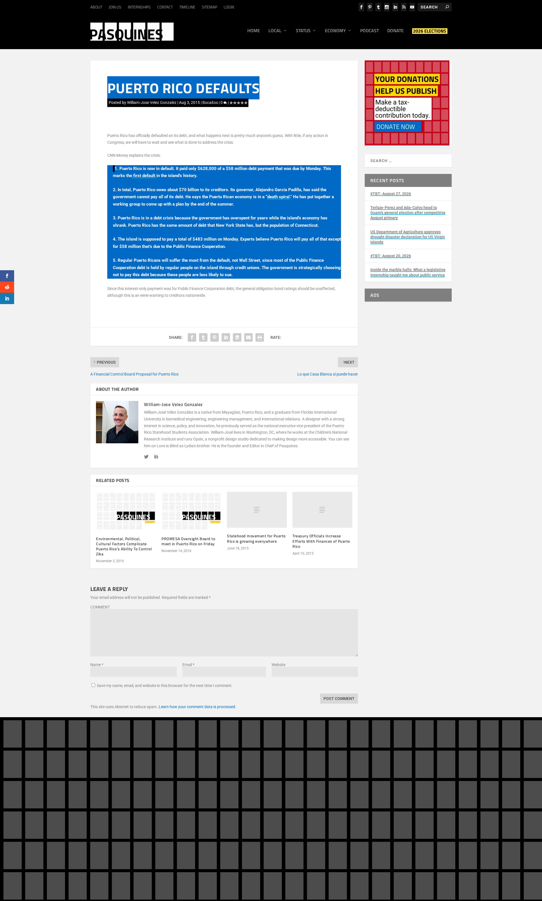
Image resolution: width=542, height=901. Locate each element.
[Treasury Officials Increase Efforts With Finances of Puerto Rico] (322, 510)
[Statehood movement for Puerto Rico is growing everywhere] (257, 510)
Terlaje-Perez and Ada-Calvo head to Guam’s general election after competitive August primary (407, 212)
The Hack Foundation (180, 849)
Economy (335, 31)
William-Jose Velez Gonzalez (151, 102)
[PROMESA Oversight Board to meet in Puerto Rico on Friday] (191, 511)
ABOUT (96, 7)
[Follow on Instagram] (389, 785)
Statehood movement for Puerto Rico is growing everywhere (256, 538)
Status (303, 31)
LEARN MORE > (113, 819)
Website (278, 664)
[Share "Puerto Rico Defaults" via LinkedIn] (225, 337)
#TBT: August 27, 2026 (390, 193)
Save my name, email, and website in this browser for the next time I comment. (165, 685)
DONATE (301, 781)
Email (188, 664)
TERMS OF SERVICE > (149, 819)
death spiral (278, 196)
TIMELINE (187, 7)
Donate (395, 31)
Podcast (369, 31)
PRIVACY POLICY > (188, 819)
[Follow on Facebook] (378, 785)
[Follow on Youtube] (434, 785)
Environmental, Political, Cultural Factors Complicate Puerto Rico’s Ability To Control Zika (124, 546)
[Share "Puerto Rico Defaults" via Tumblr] (203, 337)
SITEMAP (209, 7)
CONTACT (165, 7)
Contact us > (297, 810)
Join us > (294, 797)
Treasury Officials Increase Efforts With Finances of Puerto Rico (321, 541)
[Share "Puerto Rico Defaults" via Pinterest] (214, 337)
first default (144, 175)
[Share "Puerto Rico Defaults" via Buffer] (237, 337)
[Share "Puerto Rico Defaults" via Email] (248, 337)
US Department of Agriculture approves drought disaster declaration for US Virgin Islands (407, 237)
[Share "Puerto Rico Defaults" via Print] (259, 337)
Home (253, 31)
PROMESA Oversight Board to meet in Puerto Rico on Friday (188, 541)
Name (96, 664)
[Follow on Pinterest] (378, 796)
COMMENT (100, 607)
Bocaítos (210, 102)
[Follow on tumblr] (400, 785)
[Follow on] (400, 796)
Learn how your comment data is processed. (197, 706)
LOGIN (229, 7)
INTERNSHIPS (139, 7)
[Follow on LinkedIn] (412, 785)
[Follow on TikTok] (423, 785)
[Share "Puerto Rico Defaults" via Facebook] (192, 337)
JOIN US (115, 7)
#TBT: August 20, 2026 (390, 256)
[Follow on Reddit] (389, 796)
